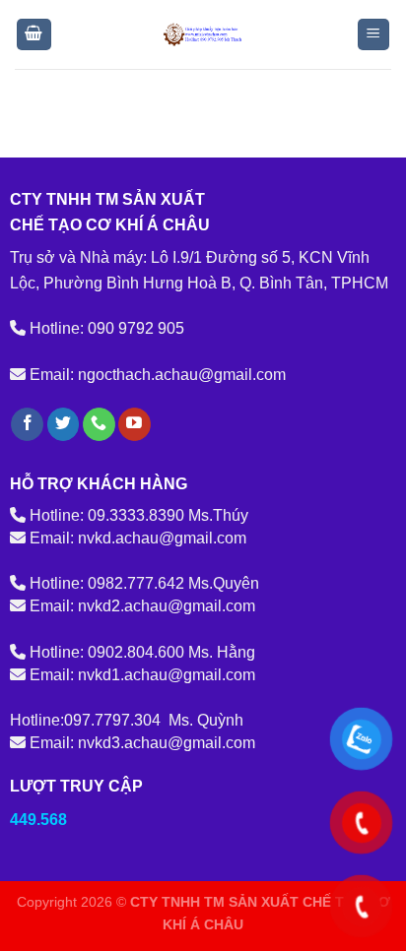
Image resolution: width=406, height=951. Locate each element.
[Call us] (99, 424)
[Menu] (374, 35)
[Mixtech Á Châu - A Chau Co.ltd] (203, 34)
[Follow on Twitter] (63, 424)
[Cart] (34, 35)
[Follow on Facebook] (27, 424)
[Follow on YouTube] (134, 424)
